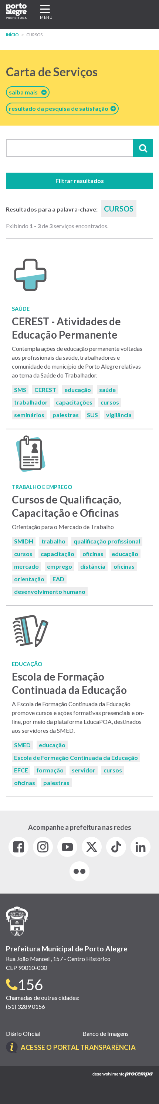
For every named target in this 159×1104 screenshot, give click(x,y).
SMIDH (23, 541)
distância (92, 566)
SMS (20, 389)
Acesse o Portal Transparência (78, 1047)
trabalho (53, 541)
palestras (66, 414)
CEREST (45, 389)
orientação (29, 578)
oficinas (93, 553)
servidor (83, 770)
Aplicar (143, 148)
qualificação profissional (107, 541)
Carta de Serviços (52, 71)
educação (77, 389)
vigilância (119, 414)
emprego (59, 566)
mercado (26, 566)
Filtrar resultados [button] (79, 180)
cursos (110, 402)
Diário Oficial (23, 1033)
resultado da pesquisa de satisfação (60, 108)
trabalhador (31, 402)
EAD (58, 578)
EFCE (21, 770)
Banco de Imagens (105, 1033)
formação (50, 770)
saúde (107, 389)
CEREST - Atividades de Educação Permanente (66, 327)
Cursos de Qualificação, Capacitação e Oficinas (66, 506)
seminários (29, 414)
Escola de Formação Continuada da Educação (69, 683)
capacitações (74, 402)
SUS (92, 414)
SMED (22, 744)
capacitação (57, 553)
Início (12, 34)
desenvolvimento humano (49, 591)
